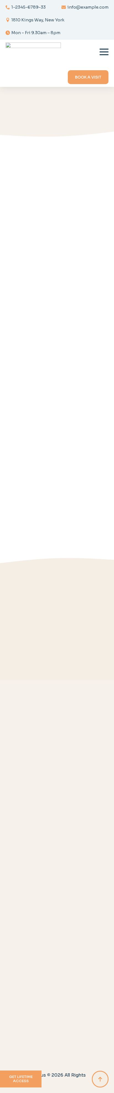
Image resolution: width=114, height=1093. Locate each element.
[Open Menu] (104, 51)
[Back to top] (100, 1079)
